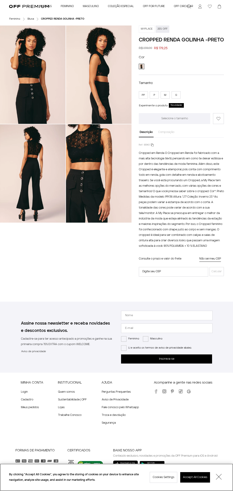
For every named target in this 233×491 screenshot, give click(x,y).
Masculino (156, 339)
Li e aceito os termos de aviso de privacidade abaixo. (160, 348)
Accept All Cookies (195, 477)
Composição (166, 132)
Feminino (133, 339)
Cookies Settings (163, 477)
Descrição (146, 132)
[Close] (219, 477)
